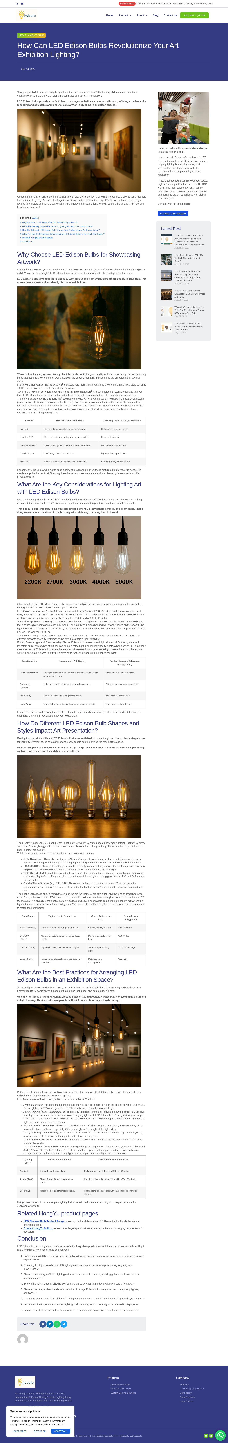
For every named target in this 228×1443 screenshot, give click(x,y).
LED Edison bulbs (51, 843)
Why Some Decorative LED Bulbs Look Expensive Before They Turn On (188, 326)
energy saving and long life (45, 398)
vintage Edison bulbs (128, 862)
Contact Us (170, 15)
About (140, 15)
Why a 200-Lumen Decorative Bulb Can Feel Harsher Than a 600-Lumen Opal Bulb (189, 310)
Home (109, 15)
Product (123, 15)
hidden (35, 218)
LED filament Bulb (31, 35)
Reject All (40, 1431)
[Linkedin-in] (17, 4)
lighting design (92, 887)
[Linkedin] (211, 1436)
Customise (19, 1431)
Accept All (60, 1431)
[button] (42, 1324)
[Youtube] (22, 4)
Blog (155, 15)
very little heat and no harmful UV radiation (66, 391)
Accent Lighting (31, 1111)
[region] (40, 1421)
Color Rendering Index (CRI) (45, 384)
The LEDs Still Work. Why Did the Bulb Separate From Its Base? (188, 258)
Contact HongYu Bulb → (38, 1228)
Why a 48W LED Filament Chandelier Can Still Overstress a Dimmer (189, 293)
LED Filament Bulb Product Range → (45, 1221)
